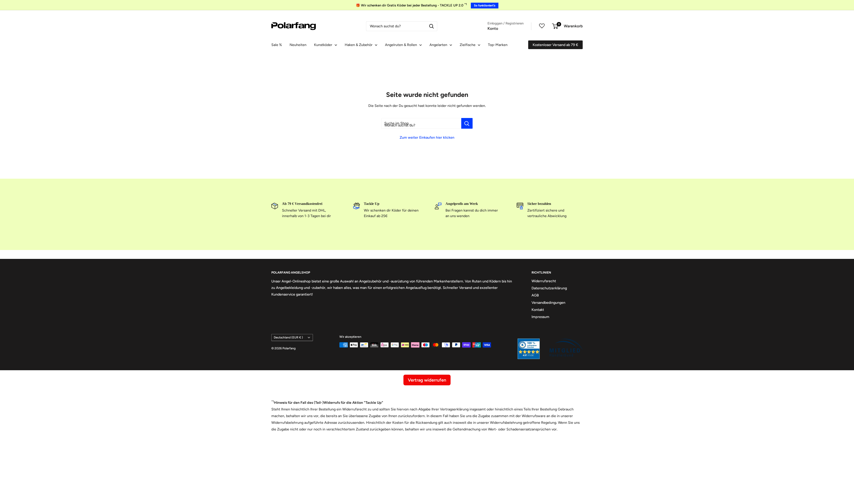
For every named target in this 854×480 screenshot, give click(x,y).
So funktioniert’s (484, 5)
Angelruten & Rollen (401, 45)
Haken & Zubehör (359, 45)
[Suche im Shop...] (467, 123)
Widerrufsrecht (544, 281)
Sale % (276, 45)
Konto (492, 28)
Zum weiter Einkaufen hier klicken (427, 137)
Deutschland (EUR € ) (288, 337)
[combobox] (396, 26)
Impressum (540, 317)
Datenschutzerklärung (549, 288)
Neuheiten (298, 45)
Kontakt (538, 310)
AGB (535, 295)
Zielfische (467, 45)
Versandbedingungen (548, 302)
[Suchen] (431, 26)
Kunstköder (323, 45)
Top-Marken (498, 45)
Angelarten (438, 45)
